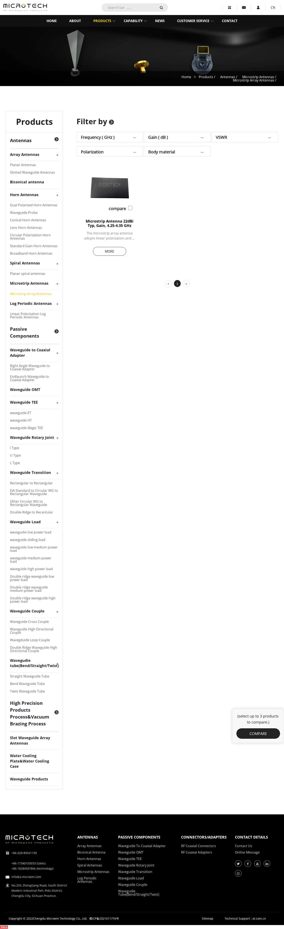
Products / (207, 77)
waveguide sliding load (27, 539)
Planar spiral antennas (27, 273)
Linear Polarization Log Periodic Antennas (28, 315)
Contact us (243, 846)
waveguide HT (21, 420)
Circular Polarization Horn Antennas (30, 237)
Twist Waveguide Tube (27, 691)
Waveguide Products (29, 778)
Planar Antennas (23, 165)
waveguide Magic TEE (26, 428)
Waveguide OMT (25, 389)
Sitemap (207, 918)
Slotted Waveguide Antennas (32, 172)
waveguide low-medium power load (34, 549)
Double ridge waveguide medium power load (29, 589)
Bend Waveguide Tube (27, 683)
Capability (133, 21)
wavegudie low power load (30, 532)
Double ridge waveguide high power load (33, 600)
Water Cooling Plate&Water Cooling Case (29, 761)
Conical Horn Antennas (28, 220)
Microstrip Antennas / (259, 77)
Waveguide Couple (27, 610)
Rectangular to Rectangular (31, 483)
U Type (15, 455)
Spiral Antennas (25, 262)
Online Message (247, 852)
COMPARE (258, 733)
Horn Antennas (24, 194)
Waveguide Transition (30, 472)
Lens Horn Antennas (26, 227)
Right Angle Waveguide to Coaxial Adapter (30, 367)
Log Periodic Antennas (31, 303)
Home (52, 21)
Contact (229, 21)
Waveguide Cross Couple (29, 621)
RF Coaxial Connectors (198, 846)
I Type (14, 448)
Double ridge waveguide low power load (32, 578)
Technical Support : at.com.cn (245, 918)
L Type (15, 463)
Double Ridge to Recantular (31, 512)
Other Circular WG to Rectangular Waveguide (28, 503)
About (75, 21)
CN (273, 7)
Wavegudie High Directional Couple (31, 631)
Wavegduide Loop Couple (30, 640)
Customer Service (193, 21)
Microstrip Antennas (29, 283)
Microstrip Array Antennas (30, 294)
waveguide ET (20, 413)
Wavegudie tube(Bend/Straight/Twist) (34, 663)
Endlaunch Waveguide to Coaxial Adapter (29, 378)
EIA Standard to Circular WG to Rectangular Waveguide (34, 492)
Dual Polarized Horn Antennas (33, 205)
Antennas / (229, 77)
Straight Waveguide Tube (29, 676)
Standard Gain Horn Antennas (33, 246)
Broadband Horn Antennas (31, 253)
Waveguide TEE (24, 402)
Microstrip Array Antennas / (254, 80)
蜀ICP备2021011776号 (104, 918)
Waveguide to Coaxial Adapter (142, 846)
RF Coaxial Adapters (196, 852)
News (160, 21)
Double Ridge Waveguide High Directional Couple (33, 649)
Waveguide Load (25, 521)
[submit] (161, 7)
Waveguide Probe (24, 212)
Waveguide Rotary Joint (32, 437)
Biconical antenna (27, 181)
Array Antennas (24, 154)
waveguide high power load (31, 569)
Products (102, 21)
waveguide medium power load (30, 560)
